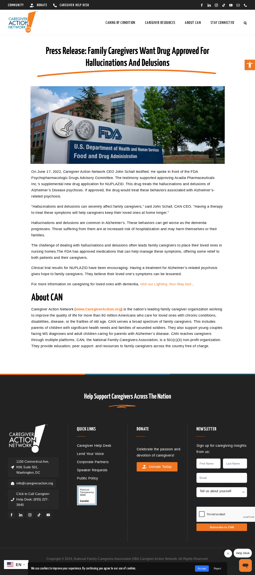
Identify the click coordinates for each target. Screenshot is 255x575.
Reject (217, 568)
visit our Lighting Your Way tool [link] (166, 284)
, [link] (93, 346)
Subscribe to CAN (222, 527)
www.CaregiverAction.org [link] (98, 309)
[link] (250, 65)
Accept (202, 568)
